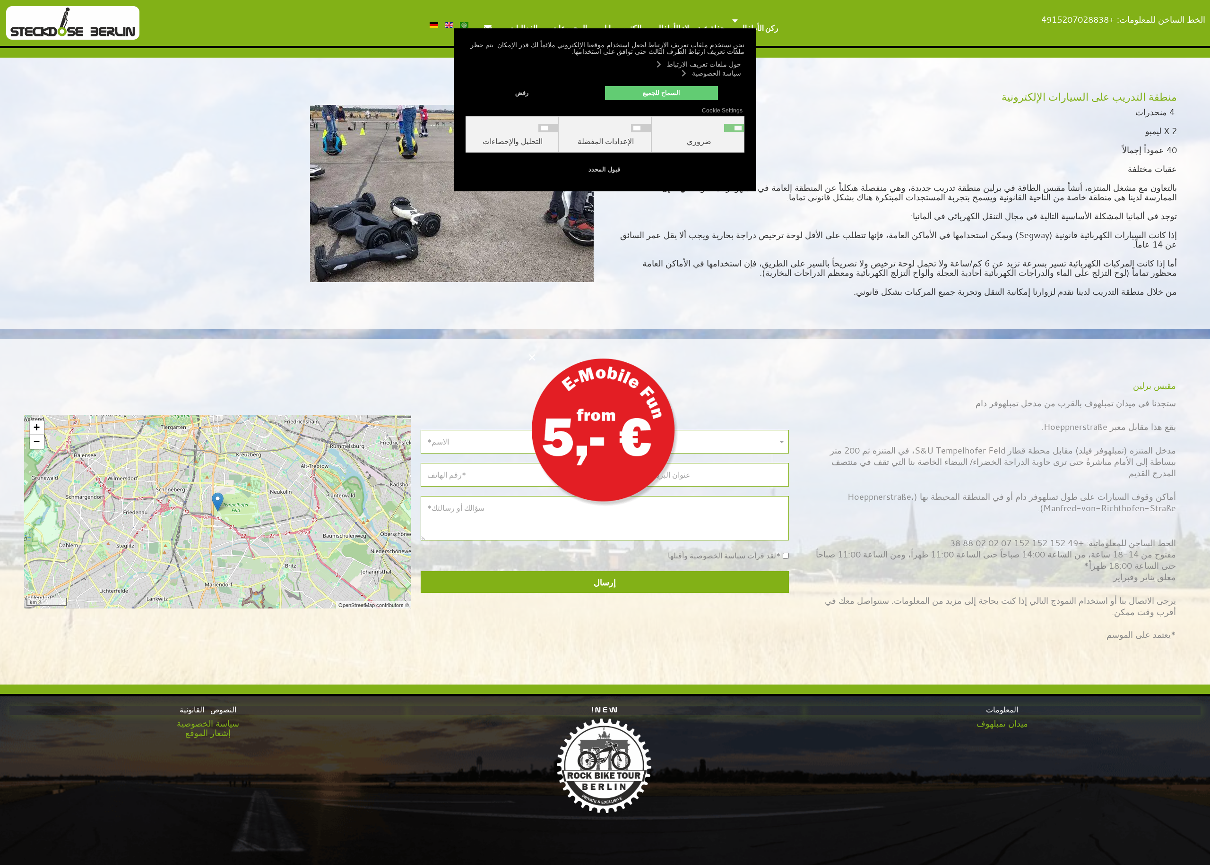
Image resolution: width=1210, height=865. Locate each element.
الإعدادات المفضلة (606, 141)
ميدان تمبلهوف (1002, 723)
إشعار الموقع (208, 732)
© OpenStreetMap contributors (373, 604)
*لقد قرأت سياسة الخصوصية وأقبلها (724, 556)
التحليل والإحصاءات (513, 141)
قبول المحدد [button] (604, 169)
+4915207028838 (1078, 19)
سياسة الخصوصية (208, 723)
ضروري (699, 141)
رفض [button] (521, 93)
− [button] (37, 441)
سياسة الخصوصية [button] (716, 73)
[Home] (73, 21)
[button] (1189, 844)
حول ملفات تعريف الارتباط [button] (704, 64)
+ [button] (37, 427)
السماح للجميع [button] (661, 93)
